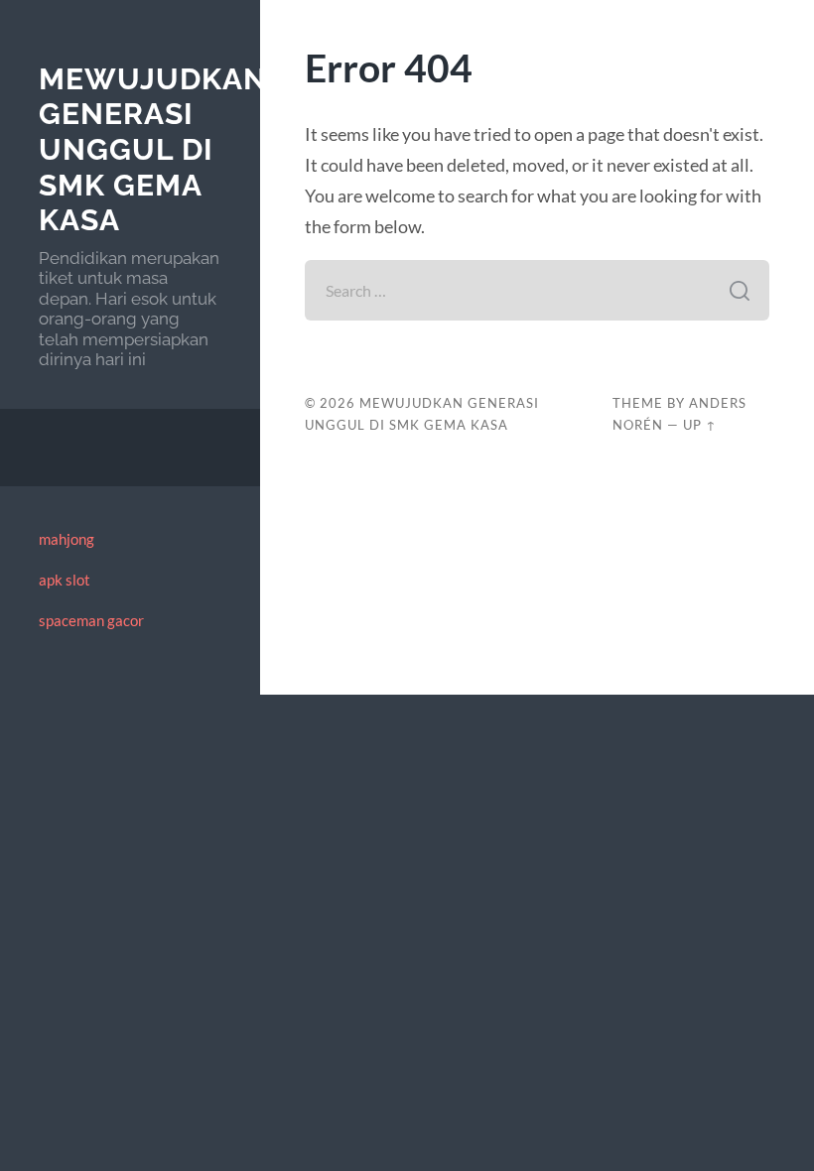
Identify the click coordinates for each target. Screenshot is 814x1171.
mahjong (66, 539)
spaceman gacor (91, 620)
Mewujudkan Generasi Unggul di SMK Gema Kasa (153, 150)
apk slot (64, 579)
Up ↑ (700, 425)
